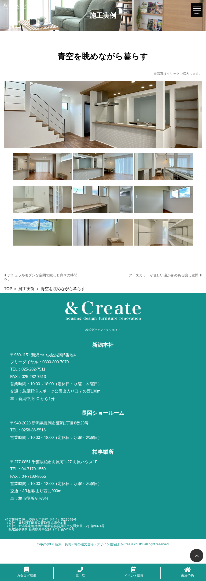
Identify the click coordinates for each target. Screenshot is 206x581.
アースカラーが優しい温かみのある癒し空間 (164, 275)
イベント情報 (134, 576)
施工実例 (27, 288)
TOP (8, 288)
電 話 (80, 576)
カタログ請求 (26, 576)
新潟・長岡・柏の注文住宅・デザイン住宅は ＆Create (94, 544)
